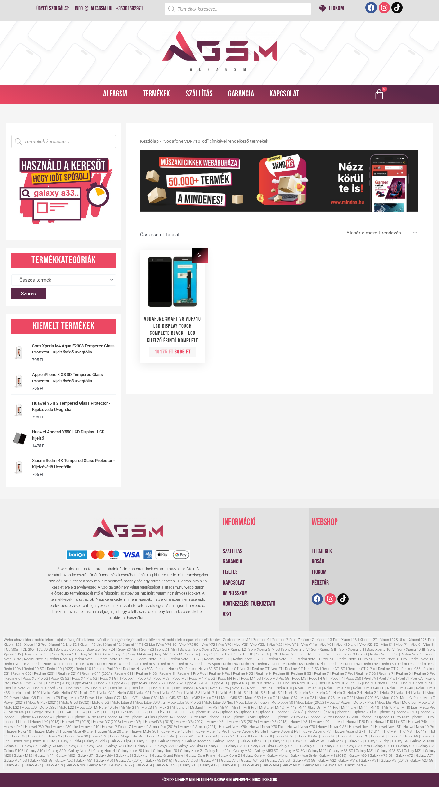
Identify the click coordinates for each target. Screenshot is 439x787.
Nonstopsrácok (264, 780)
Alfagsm (115, 94)
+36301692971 (129, 8)
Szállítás (199, 94)
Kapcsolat (284, 94)
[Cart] (379, 94)
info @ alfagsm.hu (93, 8)
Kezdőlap (149, 141)
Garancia (241, 94)
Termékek (156, 94)
